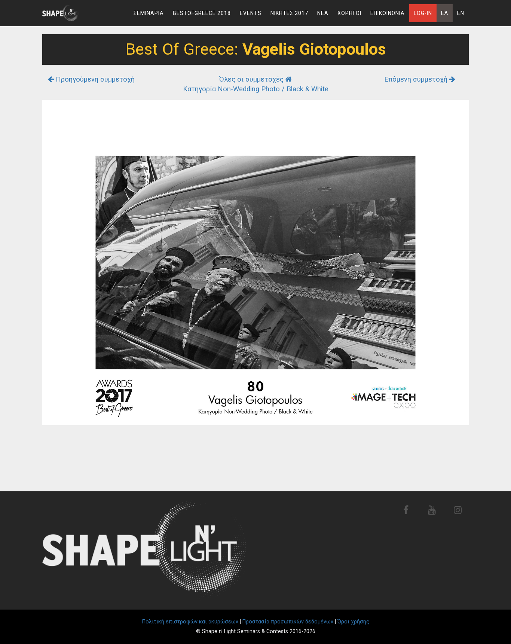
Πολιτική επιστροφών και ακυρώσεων (190, 622)
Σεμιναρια (149, 13)
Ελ (444, 13)
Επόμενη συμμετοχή (416, 79)
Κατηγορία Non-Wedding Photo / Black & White (255, 89)
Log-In (423, 13)
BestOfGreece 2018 (202, 13)
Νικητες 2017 (289, 13)
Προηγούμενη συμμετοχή (94, 79)
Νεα (322, 13)
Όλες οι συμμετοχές (252, 79)
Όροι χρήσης (353, 622)
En (460, 13)
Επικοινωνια (387, 13)
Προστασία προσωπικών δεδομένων (287, 622)
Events (250, 13)
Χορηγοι (349, 13)
